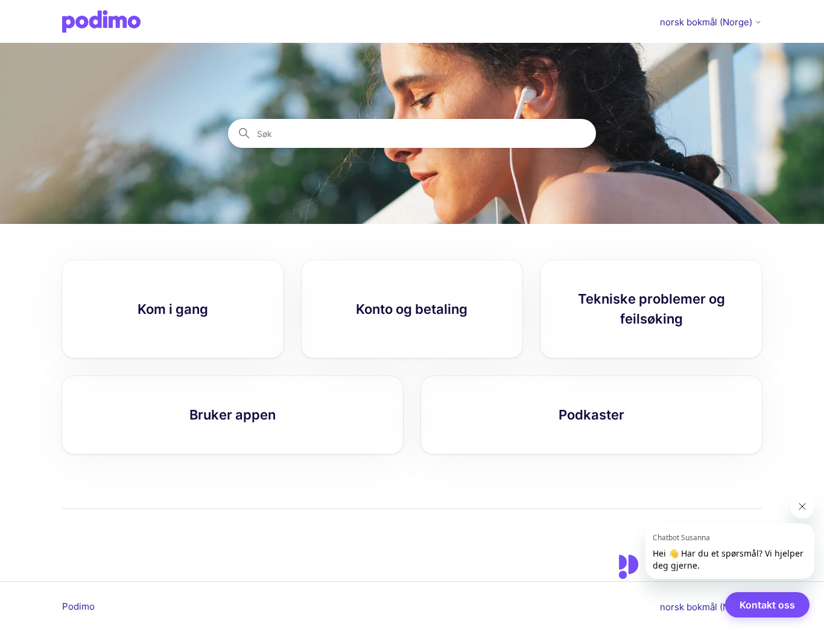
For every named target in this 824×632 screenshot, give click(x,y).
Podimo (78, 606)
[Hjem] (101, 21)
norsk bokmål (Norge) (707, 22)
